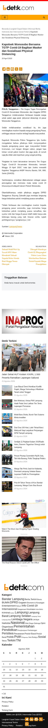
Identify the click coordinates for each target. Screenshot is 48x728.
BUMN (5, 602)
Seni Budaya (33, 637)
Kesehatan (31, 609)
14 (29, 670)
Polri (17, 637)
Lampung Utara (6, 619)
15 (36, 670)
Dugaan (22, 602)
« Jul (4, 694)
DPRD (14, 602)
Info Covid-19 (30, 605)
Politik (10, 636)
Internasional (9, 609)
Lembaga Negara (22, 619)
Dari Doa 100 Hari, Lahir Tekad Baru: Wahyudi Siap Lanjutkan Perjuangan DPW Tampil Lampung (29, 430)
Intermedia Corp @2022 (32, 714)
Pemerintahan (24, 626)
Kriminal (6, 612)
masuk (17, 283)
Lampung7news (15, 226)
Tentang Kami (7, 710)
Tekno (4, 641)
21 (29, 675)
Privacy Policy (7, 702)
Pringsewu (25, 637)
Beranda (5, 29)
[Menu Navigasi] (5, 17)
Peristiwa (7, 633)
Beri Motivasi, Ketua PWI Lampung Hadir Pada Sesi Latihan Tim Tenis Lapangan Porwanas (28, 403)
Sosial (42, 636)
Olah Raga (29, 623)
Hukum (18, 606)
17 (4, 675)
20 (23, 675)
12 (17, 670)
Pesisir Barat (30, 634)
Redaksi (5, 706)
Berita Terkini (31, 599)
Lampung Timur (36, 616)
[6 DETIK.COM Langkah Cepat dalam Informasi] (18, 8)
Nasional (17, 623)
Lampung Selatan (20, 615)
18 (10, 675)
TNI (18, 640)
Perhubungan (32, 630)
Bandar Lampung (13, 599)
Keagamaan (22, 609)
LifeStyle (36, 620)
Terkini (11, 640)
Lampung (21, 612)
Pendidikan (9, 630)
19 (17, 675)
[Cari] (44, 17)
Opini (43, 623)
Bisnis (39, 599)
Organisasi (7, 626)
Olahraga (37, 623)
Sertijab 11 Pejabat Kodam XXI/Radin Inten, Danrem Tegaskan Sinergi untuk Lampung (29, 444)
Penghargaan (22, 630)
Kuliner (12, 613)
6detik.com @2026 (13, 714)
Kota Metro (39, 609)
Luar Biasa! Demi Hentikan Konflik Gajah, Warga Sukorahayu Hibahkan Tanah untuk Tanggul (28, 389)
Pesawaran (19, 633)
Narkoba (6, 623)
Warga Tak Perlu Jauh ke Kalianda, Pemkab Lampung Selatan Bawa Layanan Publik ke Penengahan (28, 471)
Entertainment (9, 606)
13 (23, 670)
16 (42, 670)
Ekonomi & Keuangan (35, 603)
